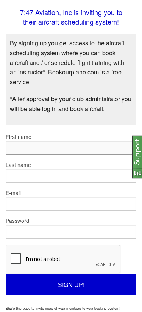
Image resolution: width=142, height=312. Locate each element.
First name (18, 137)
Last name (18, 164)
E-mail (13, 192)
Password (17, 220)
